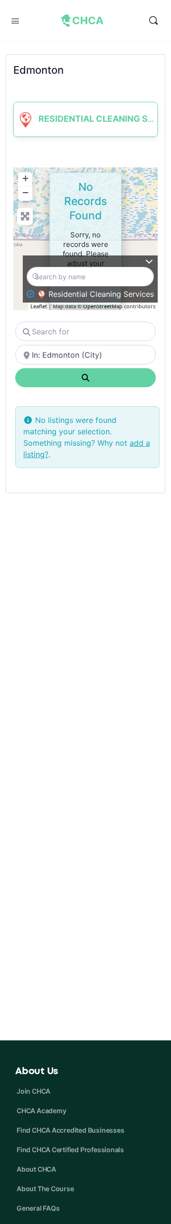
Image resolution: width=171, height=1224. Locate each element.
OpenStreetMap (103, 306)
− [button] (25, 192)
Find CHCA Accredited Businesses (70, 1130)
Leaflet (38, 306)
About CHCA (36, 1169)
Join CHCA (33, 1091)
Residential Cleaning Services (101, 294)
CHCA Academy (41, 1110)
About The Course (45, 1189)
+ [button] (25, 178)
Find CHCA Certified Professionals (70, 1150)
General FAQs (38, 1208)
